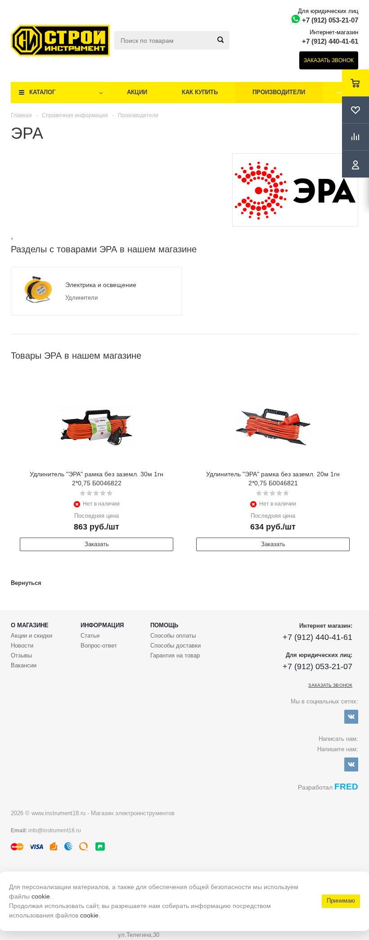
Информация (102, 625)
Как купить (200, 92)
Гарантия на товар (175, 655)
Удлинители (81, 297)
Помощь (164, 625)
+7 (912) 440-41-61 (330, 41)
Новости (22, 645)
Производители (278, 92)
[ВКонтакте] (351, 717)
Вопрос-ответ (99, 645)
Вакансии (23, 665)
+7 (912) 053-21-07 (330, 20)
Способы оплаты (173, 635)
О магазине (30, 625)
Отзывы (21, 655)
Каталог (42, 92)
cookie (41, 896)
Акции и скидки (31, 635)
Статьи (90, 635)
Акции (137, 92)
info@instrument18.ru (54, 830)
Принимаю (341, 900)
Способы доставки (175, 645)
